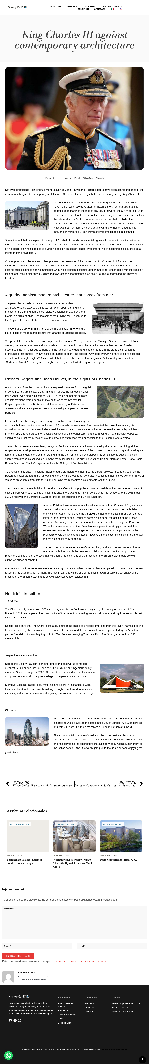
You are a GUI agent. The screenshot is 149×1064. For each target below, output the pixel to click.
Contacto (100, 9)
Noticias (72, 6)
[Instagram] (19, 1020)
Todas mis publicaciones (33, 979)
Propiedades (90, 6)
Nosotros (56, 6)
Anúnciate (83, 9)
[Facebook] (10, 1020)
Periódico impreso (112, 6)
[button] (50, 178)
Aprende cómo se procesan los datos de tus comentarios (80, 961)
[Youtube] (15, 1020)
